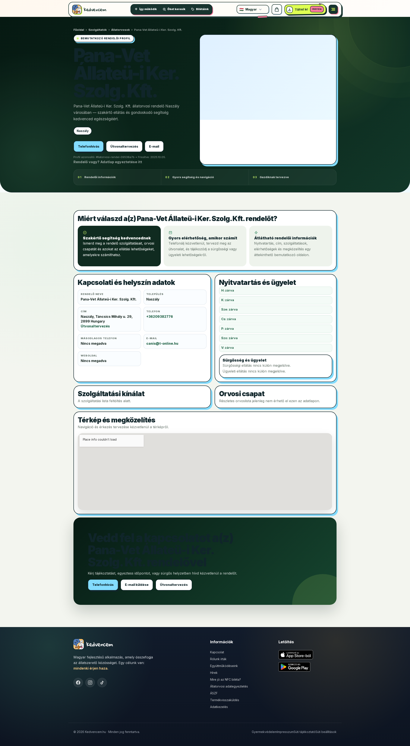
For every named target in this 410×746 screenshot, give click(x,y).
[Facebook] (78, 682)
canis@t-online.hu (162, 343)
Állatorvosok (120, 29)
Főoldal (78, 29)
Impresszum (285, 732)
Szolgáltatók (97, 29)
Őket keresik (176, 9)
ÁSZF (214, 693)
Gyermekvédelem (264, 732)
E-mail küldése (137, 585)
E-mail (154, 146)
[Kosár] (277, 9)
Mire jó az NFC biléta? (225, 679)
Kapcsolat (217, 652)
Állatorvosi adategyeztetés (229, 686)
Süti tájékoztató (304, 732)
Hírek (214, 672)
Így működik (148, 9)
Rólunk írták (218, 659)
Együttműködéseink (224, 666)
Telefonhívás (88, 146)
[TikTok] (102, 682)
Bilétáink (202, 9)
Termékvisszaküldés (224, 700)
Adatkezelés (219, 707)
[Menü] (333, 9)
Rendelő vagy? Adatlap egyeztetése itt (107, 162)
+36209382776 (159, 317)
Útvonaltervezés (124, 146)
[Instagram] (90, 682)
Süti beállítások (326, 732)
